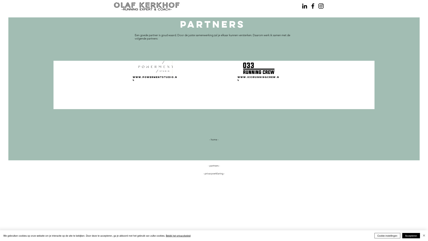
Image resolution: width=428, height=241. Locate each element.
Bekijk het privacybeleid (178, 235)
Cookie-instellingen (387, 235)
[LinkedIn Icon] (304, 6)
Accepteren (411, 235)
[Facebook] (312, 6)
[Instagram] (321, 6)
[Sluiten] (424, 235)
